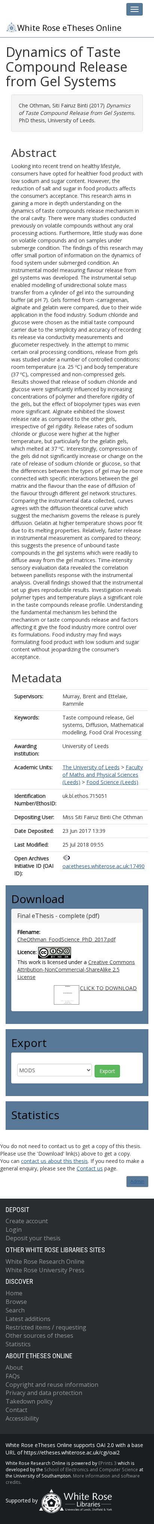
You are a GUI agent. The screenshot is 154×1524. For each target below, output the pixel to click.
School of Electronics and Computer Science (91, 1469)
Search (15, 1310)
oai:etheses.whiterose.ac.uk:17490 (103, 866)
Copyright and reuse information (52, 1384)
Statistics (18, 1344)
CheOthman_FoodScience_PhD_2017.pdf (66, 939)
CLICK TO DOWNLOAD (108, 988)
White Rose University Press (45, 1270)
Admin (137, 1181)
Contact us (90, 1168)
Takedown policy (29, 1401)
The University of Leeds (91, 767)
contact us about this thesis (54, 1160)
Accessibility (22, 1418)
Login (14, 1229)
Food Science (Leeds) (112, 782)
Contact (16, 1410)
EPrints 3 (107, 1463)
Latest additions (28, 1319)
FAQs (13, 1376)
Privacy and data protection (44, 1393)
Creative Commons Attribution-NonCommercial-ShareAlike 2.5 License (76, 969)
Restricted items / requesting (46, 1327)
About (14, 1367)
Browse (16, 1302)
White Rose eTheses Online (69, 27)
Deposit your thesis (33, 1238)
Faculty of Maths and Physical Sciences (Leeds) (102, 775)
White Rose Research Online (45, 1261)
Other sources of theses (39, 1335)
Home (14, 1293)
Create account (27, 1221)
